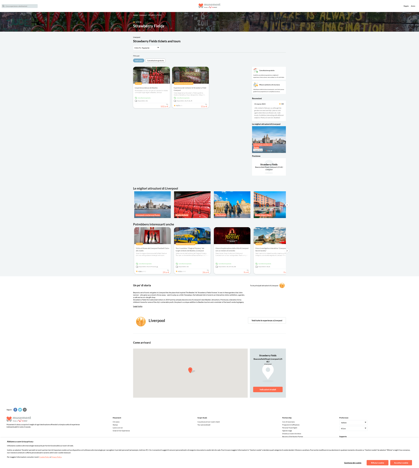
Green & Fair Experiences (121, 431)
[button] (253, 111)
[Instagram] (24, 409)
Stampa (115, 425)
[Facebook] (15, 409)
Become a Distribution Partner (292, 436)
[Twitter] (20, 409)
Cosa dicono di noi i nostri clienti (208, 422)
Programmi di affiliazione (290, 425)
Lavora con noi (118, 428)
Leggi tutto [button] (137, 306)
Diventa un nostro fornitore (291, 434)
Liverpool (143, 15)
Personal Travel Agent (289, 428)
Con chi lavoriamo (288, 422)
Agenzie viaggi (287, 431)
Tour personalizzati (203, 425)
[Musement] (209, 6)
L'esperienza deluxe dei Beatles (146, 88)
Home (135, 15)
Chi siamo (116, 422)
